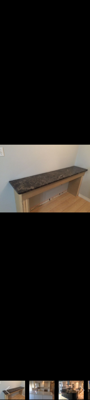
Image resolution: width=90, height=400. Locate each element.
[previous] (7, 193)
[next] (82, 193)
